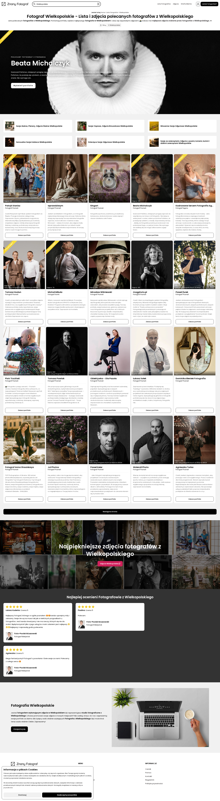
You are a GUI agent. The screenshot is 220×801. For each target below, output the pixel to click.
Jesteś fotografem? (209, 4)
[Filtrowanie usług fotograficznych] (98, 4)
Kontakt (148, 776)
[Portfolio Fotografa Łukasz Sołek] (152, 351)
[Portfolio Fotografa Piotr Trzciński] (24, 351)
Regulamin (149, 780)
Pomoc (148, 772)
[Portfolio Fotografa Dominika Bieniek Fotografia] (194, 351)
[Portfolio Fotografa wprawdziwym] (67, 178)
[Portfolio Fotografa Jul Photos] (67, 440)
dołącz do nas (89, 716)
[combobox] (66, 4)
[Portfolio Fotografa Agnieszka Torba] (194, 440)
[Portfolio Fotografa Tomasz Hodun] (24, 265)
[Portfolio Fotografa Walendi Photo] (152, 440)
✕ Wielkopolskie (114, 25)
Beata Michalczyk (40, 63)
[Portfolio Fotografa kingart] (109, 178)
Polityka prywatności (154, 783)
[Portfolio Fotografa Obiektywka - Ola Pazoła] (109, 351)
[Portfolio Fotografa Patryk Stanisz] (24, 178)
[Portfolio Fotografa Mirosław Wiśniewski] (109, 265)
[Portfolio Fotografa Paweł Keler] (109, 440)
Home (103, 12)
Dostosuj (22, 795)
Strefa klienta (186, 4)
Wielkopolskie (124, 12)
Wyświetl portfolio (23, 85)
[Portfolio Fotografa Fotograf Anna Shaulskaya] (24, 440)
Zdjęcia (176, 4)
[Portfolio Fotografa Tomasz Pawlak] (67, 351)
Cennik (148, 769)
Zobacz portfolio (24, 235)
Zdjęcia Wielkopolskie (109, 564)
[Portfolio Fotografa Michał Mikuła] (67, 265)
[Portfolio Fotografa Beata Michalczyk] (152, 178)
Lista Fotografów (164, 4)
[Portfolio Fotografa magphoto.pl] (152, 265)
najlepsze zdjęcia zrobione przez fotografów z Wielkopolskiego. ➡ (182, 20)
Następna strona (110, 511)
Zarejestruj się (19, 729)
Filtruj (104, 25)
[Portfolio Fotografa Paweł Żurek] (194, 265)
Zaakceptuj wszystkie (67, 795)
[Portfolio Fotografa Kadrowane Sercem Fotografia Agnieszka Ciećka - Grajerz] (194, 178)
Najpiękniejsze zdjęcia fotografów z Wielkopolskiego (110, 550)
